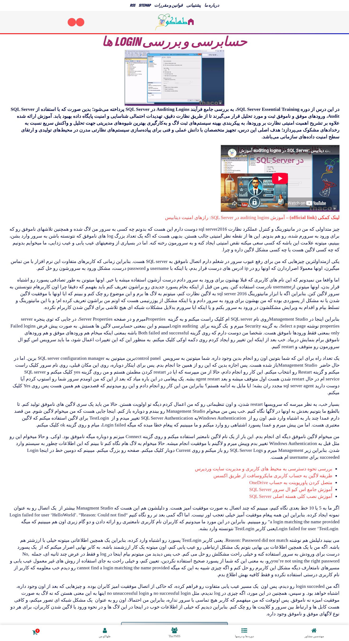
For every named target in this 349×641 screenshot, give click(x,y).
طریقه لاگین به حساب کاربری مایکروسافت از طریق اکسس (272, 475)
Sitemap (145, 5)
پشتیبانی (193, 5)
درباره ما (211, 5)
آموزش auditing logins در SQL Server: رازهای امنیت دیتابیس (252, 217)
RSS (132, 5)
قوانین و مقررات (168, 5)
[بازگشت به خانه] (174, 22)
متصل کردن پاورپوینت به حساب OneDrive (290, 482)
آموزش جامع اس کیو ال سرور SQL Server (290, 489)
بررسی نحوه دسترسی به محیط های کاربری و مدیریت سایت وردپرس (263, 468)
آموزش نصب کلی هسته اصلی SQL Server (290, 496)
